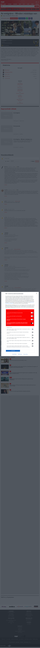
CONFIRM (13, 350)
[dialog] (20, 324)
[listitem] (20, 310)
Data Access (20, 354)
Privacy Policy (25, 354)
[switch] (32, 312)
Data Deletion (14, 354)
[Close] (37, 294)
